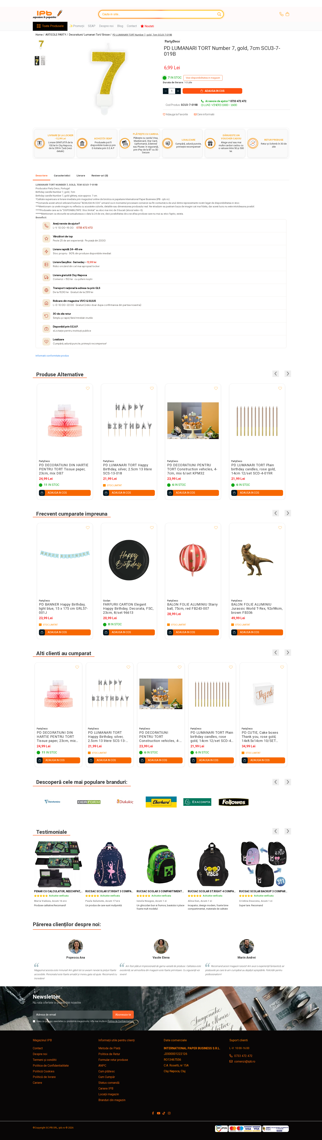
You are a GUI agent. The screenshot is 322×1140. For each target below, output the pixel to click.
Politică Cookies (43, 1071)
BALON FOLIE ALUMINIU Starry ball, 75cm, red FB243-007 (192, 606)
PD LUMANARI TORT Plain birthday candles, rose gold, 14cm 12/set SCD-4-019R (253, 469)
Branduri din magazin (111, 1100)
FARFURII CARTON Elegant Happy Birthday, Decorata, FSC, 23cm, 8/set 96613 (128, 608)
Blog (120, 26)
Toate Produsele (53, 26)
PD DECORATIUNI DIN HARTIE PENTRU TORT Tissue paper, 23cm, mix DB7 (64, 469)
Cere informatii (205, 114)
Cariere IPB (105, 1088)
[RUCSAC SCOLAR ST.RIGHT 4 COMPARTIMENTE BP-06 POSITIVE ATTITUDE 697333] (212, 864)
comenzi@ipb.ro (244, 1061)
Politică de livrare (44, 1077)
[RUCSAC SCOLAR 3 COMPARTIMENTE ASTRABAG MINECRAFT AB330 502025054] (161, 864)
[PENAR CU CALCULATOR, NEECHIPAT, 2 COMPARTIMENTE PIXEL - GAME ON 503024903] (58, 864)
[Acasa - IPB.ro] (51, 14)
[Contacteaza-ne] (281, 14)
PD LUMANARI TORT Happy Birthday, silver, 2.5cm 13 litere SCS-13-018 (127, 469)
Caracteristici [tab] (62, 175)
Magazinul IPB (42, 1040)
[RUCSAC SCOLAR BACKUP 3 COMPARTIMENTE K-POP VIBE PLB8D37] (263, 864)
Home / (40, 34)
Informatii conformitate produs (52, 355)
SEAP (91, 26)
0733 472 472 (84, 227)
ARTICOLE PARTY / (56, 34)
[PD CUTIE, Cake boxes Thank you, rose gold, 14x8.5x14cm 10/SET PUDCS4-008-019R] (263, 693)
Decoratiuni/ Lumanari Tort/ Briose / (90, 34)
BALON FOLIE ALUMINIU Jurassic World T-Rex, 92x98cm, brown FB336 (257, 608)
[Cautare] (219, 14)
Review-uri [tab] (99, 175)
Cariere (37, 1082)
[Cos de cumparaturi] (287, 14)
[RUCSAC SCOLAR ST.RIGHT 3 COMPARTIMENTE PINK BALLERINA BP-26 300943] (109, 864)
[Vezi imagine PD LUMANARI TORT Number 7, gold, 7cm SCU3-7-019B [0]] (40, 44)
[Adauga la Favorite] (88, 389)
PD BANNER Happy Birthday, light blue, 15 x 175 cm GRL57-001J (63, 608)
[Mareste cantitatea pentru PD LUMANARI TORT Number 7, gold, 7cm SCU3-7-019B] (178, 91)
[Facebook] (153, 1113)
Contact (132, 26)
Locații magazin (108, 1094)
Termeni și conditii (44, 1060)
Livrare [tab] (81, 175)
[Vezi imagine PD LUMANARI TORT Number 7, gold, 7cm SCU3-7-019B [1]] (40, 60)
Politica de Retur (109, 1054)
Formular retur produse (113, 1060)
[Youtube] (158, 1113)
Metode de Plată (109, 1048)
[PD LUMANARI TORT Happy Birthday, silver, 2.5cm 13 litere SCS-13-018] (129, 421)
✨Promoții (76, 26)
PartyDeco (44, 461)
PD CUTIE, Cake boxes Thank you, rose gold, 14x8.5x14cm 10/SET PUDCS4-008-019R (260, 737)
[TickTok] (163, 1113)
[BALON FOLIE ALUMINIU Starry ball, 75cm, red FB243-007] (193, 560)
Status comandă (108, 1082)
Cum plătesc (106, 1071)
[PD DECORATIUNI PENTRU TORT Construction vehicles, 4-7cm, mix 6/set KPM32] (193, 421)
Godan (106, 600)
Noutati (149, 26)
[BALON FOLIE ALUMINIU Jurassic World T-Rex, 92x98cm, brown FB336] (257, 560)
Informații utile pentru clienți (116, 1040)
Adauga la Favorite (176, 114)
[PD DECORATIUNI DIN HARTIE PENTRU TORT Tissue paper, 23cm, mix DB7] (65, 421)
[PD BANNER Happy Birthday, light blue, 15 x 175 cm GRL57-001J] (65, 560)
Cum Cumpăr (106, 1077)
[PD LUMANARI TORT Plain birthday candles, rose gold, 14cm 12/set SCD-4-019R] (257, 421)
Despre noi (106, 26)
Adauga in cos (214, 90)
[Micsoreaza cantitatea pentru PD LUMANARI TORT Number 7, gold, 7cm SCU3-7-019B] (165, 91)
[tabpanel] (104, 78)
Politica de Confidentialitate (121, 1021)
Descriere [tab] (42, 175)
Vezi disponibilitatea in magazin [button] (203, 77)
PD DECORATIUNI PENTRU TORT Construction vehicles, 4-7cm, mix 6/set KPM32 (192, 469)
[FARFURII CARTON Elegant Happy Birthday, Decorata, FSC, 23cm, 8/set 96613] (129, 560)
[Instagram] (169, 1113)
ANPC (102, 1065)
